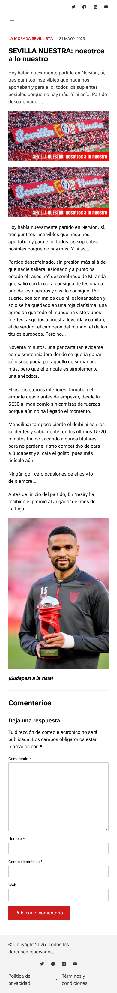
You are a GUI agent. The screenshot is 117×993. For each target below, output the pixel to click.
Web (12, 885)
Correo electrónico (25, 862)
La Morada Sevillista (30, 38)
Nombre (16, 838)
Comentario (19, 759)
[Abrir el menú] (12, 22)
